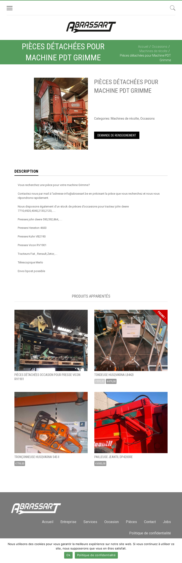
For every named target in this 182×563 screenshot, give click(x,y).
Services (90, 522)
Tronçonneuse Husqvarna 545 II (36, 457)
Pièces (131, 522)
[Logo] (91, 27)
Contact (150, 522)
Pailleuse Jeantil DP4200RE (113, 457)
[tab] (26, 171)
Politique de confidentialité (150, 533)
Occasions (159, 46)
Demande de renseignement (116, 135)
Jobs (167, 522)
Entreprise (68, 522)
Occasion (111, 522)
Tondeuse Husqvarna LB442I (114, 375)
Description (26, 171)
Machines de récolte (153, 51)
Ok (68, 555)
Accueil (143, 46)
